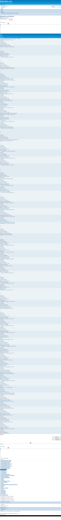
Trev (3, 57)
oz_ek (3, 121)
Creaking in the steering (4, 244)
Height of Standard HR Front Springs (6, 372)
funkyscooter (3, 158)
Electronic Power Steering (4, 156)
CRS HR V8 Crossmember (4, 184)
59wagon (2, 401)
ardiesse (5, 104)
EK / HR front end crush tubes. (5, 191)
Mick (5, 76)
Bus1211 (2, 46)
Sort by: (53, 438)
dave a (2, 387)
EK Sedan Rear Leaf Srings (4, 257)
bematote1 (3, 353)
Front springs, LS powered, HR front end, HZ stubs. (8, 113)
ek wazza (2, 209)
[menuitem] (3, 6)
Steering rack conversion (4, 271)
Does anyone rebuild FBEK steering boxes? (7, 222)
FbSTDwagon (6, 53)
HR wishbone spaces (3, 92)
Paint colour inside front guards (5, 407)
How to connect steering (4, 379)
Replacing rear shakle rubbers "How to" (6, 78)
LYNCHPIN (3, 86)
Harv (2, 100)
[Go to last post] (9, 53)
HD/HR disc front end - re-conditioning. (6, 127)
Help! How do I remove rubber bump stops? (7, 393)
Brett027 (2, 93)
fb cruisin (5, 83)
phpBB (5, 513)
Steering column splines (4, 324)
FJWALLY (2, 252)
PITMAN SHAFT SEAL (4, 264)
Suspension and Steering (7, 16)
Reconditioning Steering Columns (5, 215)
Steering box (2, 250)
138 (1, 359)
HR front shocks (2, 106)
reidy (5, 17)
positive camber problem (4, 351)
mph (5, 315)
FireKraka (6, 137)
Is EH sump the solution (4, 317)
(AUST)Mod (3, 216)
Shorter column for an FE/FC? (5, 99)
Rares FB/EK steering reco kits (5, 201)
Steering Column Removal (4, 208)
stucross (2, 318)
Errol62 (5, 65)
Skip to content (2, 4)
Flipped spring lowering (4, 55)
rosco (3, 128)
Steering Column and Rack (4, 345)
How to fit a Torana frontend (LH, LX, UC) (7, 67)
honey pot (1, 386)
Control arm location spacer (4, 420)
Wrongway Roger (7, 370)
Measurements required (4, 331)
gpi (4, 248)
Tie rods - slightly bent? (4, 358)
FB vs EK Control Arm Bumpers (5, 400)
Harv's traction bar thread (4, 163)
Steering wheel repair (3, 85)
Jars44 (2, 339)
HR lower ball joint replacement (5, 307)
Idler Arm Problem (3, 150)
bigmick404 (3, 259)
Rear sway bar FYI (3, 365)
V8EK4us (2, 68)
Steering (1, 338)
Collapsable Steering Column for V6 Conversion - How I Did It (10, 38)
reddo (2, 308)
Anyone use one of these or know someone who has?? (9, 139)
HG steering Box (3, 288)
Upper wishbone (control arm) (5, 413)
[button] (0, 21)
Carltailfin (2, 394)
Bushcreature (3, 114)
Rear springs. (2, 177)
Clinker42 (2, 332)
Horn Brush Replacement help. (5, 45)
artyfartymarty (6, 90)
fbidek (2, 39)
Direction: (53, 439)
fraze (2, 265)
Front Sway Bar (2, 300)
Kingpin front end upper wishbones (6, 233)
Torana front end (3, 120)
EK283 (5, 124)
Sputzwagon (3, 80)
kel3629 (2, 289)
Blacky (8, 17)
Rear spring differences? (4, 281)
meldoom (2, 245)
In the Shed (4, 151)
